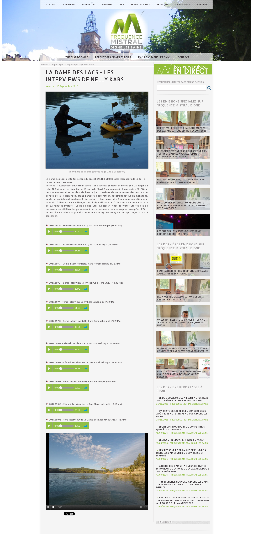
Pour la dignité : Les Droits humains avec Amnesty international (182, 272)
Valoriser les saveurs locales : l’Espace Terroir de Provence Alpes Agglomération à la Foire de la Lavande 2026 (182, 500)
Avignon (202, 4)
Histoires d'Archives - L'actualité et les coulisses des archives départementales (182, 349)
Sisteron (107, 4)
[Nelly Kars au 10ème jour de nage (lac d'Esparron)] (97, 93)
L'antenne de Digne (76, 57)
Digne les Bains (140, 4)
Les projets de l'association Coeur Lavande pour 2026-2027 (179, 298)
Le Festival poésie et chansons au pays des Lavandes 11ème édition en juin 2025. (182, 129)
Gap (122, 4)
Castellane (182, 4)
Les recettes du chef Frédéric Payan (181, 439)
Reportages (57, 64)
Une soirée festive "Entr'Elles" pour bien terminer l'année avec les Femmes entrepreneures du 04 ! (182, 154)
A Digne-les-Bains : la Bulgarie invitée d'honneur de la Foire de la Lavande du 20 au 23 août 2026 (182, 469)
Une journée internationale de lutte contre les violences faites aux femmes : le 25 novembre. (182, 205)
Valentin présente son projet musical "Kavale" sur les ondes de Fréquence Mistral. (181, 322)
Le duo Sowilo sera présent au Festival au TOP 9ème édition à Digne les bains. (182, 399)
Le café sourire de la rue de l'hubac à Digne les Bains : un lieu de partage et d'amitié (181, 453)
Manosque (88, 4)
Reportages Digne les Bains (113, 57)
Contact (183, 57)
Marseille (69, 4)
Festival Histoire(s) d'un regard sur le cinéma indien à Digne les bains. (181, 181)
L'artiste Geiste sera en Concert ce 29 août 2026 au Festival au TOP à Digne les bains (181, 413)
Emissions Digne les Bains (154, 57)
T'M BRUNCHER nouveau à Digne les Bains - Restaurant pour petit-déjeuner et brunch (182, 484)
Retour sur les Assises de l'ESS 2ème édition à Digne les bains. (179, 232)
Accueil (51, 4)
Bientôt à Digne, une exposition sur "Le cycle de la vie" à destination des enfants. (181, 374)
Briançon (163, 4)
